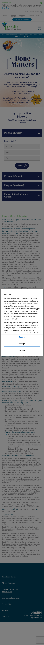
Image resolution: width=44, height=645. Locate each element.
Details (22, 337)
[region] (22, 322)
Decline (22, 350)
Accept (22, 344)
